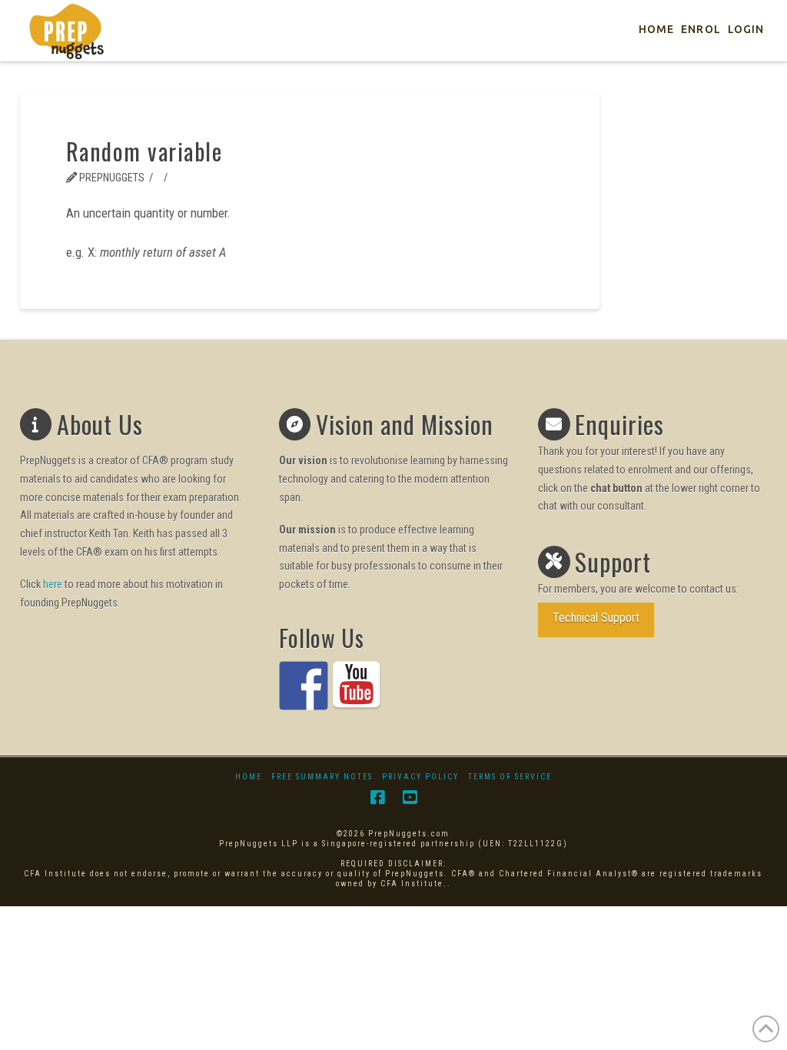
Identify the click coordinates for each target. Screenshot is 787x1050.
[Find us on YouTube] (356, 685)
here (52, 584)
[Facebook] (377, 797)
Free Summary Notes (322, 777)
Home (248, 777)
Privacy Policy (420, 777)
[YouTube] (410, 797)
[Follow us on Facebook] (303, 685)
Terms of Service (510, 777)
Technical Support (596, 617)
